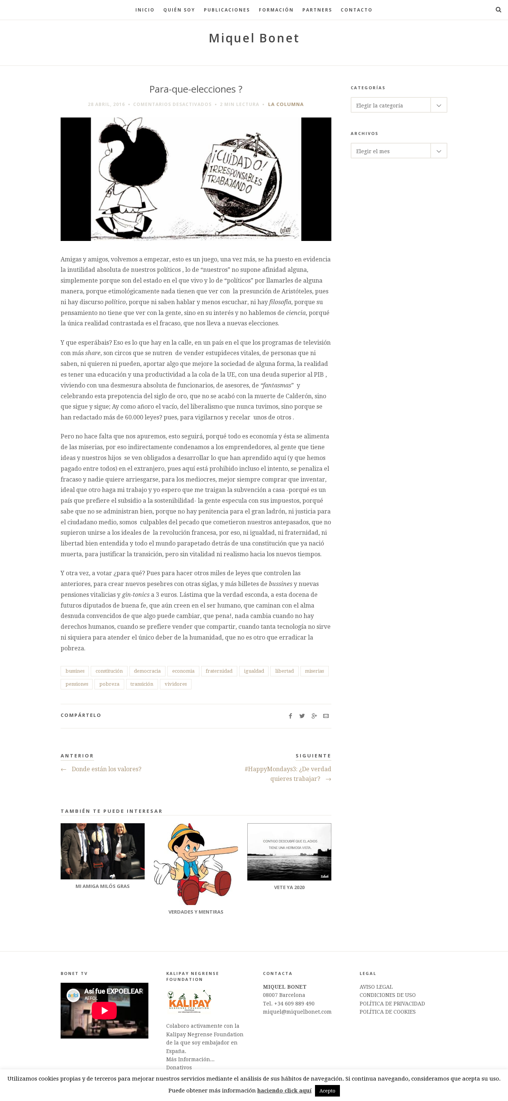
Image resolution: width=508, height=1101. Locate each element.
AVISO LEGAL (376, 987)
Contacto (357, 10)
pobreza (109, 684)
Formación (276, 10)
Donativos (179, 1068)
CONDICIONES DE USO (388, 995)
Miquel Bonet (254, 38)
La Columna (286, 104)
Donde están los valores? (101, 769)
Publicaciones (227, 10)
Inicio (145, 10)
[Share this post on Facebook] (290, 716)
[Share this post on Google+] (314, 716)
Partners (317, 10)
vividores (176, 684)
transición (142, 684)
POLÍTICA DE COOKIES (388, 1012)
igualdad (254, 671)
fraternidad (219, 671)
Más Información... (190, 1059)
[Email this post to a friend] (326, 716)
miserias (314, 671)
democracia (147, 671)
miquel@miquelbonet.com (297, 1012)
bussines (74, 671)
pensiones (76, 684)
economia (183, 671)
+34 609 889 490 (294, 1004)
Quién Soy (179, 10)
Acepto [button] (327, 1091)
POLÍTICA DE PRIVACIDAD (392, 1004)
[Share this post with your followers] (302, 716)
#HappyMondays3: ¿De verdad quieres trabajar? (288, 774)
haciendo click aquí (284, 1090)
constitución (109, 671)
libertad (284, 671)
